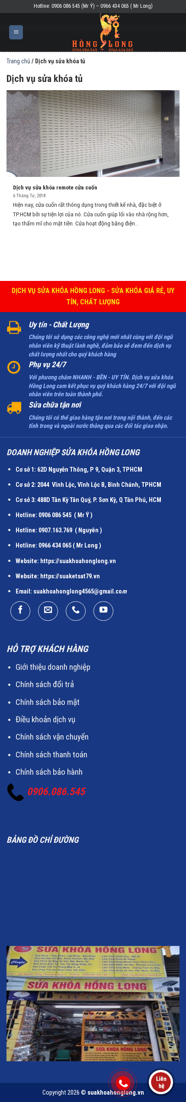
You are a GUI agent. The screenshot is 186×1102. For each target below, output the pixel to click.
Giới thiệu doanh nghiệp (53, 667)
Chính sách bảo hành (49, 772)
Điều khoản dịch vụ (45, 719)
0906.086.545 (56, 792)
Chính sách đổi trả (45, 684)
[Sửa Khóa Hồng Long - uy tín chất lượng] (102, 32)
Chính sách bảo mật (48, 702)
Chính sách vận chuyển (52, 737)
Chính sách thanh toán (51, 755)
